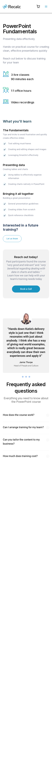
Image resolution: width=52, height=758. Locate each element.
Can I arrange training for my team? (23, 427)
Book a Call (26, 289)
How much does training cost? (20, 456)
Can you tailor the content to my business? (21, 442)
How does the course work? (18, 415)
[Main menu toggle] (46, 6)
